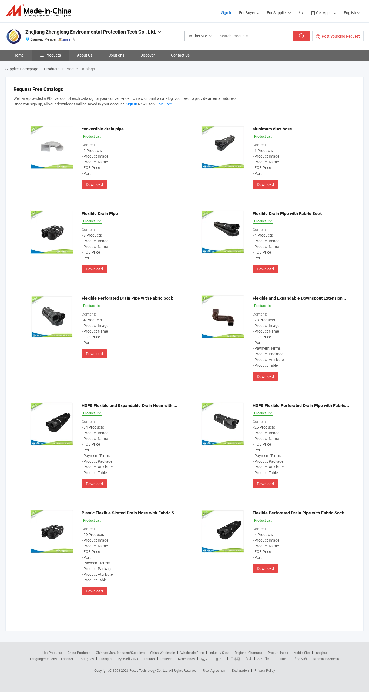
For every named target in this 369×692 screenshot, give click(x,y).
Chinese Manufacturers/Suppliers (120, 652)
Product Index (278, 652)
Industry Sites (219, 652)
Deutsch (166, 659)
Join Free (164, 104)
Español (67, 659)
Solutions (116, 55)
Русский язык (128, 659)
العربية (204, 659)
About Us (84, 55)
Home (19, 55)
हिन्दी (249, 659)
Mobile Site (302, 652)
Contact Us (180, 55)
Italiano (149, 659)
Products (53, 55)
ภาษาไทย (264, 659)
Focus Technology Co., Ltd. (149, 670)
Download (94, 184)
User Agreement (214, 670)
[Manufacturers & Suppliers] (40, 10)
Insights (321, 652)
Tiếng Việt (299, 659)
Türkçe (281, 659)
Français (105, 659)
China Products (79, 652)
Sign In (226, 12)
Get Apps (323, 12)
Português (86, 659)
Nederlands (186, 659)
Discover (147, 55)
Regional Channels (248, 652)
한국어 (220, 659)
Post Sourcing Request (341, 36)
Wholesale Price (192, 652)
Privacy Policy (264, 670)
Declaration (240, 670)
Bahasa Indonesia (326, 659)
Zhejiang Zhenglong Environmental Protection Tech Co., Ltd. (90, 32)
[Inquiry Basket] (301, 12)
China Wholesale (162, 652)
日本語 (235, 659)
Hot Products (52, 652)
